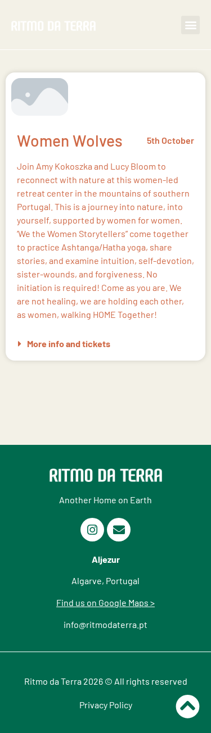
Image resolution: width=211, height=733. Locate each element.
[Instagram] (92, 529)
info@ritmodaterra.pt (105, 624)
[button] (190, 25)
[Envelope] (119, 529)
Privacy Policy (105, 704)
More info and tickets (68, 343)
